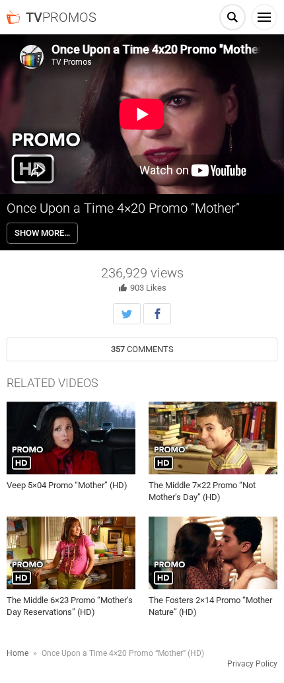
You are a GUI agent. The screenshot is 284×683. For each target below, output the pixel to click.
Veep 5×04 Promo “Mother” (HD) (67, 485)
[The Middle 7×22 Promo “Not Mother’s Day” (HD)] (213, 438)
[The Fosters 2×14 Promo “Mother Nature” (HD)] (213, 553)
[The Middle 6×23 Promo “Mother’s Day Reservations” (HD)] (71, 553)
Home (17, 653)
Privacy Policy (252, 663)
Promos (61, 17)
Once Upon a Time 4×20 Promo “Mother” (123, 208)
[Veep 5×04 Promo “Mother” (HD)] (71, 438)
